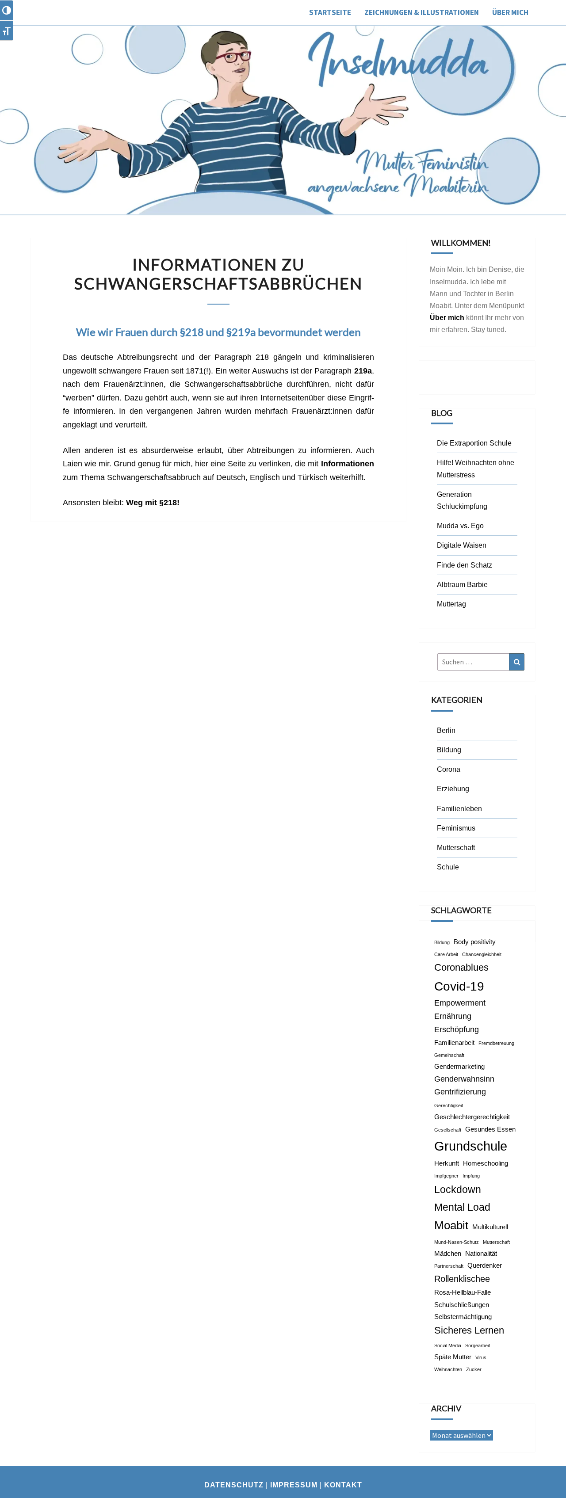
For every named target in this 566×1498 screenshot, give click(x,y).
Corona (448, 769)
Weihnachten (448, 1369)
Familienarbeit (454, 1042)
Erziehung (453, 789)
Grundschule (470, 1146)
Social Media (447, 1345)
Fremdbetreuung (496, 1043)
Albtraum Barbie (462, 584)
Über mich (447, 317)
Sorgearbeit (477, 1345)
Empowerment (460, 1003)
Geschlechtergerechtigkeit (472, 1117)
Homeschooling (485, 1163)
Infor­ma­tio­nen (347, 463)
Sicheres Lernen (469, 1330)
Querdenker (484, 1265)
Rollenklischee (462, 1279)
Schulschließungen (461, 1304)
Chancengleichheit (481, 954)
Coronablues (461, 967)
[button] (547, 12)
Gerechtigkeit (448, 1105)
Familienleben (459, 808)
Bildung (449, 750)
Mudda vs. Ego (460, 526)
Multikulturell (490, 1227)
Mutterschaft (456, 847)
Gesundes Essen (490, 1129)
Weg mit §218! (153, 502)
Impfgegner (446, 1175)
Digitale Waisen (461, 545)
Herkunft (446, 1163)
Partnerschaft (448, 1266)
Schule (448, 867)
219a (363, 370)
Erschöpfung (456, 1029)
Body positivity (475, 941)
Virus (480, 1357)
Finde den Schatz (464, 565)
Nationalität (481, 1253)
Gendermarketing (459, 1066)
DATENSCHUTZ (234, 1485)
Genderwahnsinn (464, 1079)
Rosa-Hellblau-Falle (462, 1292)
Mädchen (447, 1253)
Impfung (471, 1175)
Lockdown (457, 1189)
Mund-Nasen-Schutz (456, 1242)
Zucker (474, 1369)
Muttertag (451, 604)
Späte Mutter (452, 1357)
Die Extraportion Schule (474, 443)
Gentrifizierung (460, 1091)
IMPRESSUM (293, 1485)
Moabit (451, 1225)
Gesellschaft (447, 1129)
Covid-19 (459, 986)
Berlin (446, 730)
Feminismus (456, 828)
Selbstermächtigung (463, 1316)
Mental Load (462, 1207)
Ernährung (452, 1016)
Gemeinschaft (449, 1055)
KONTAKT (343, 1485)
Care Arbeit (446, 954)
